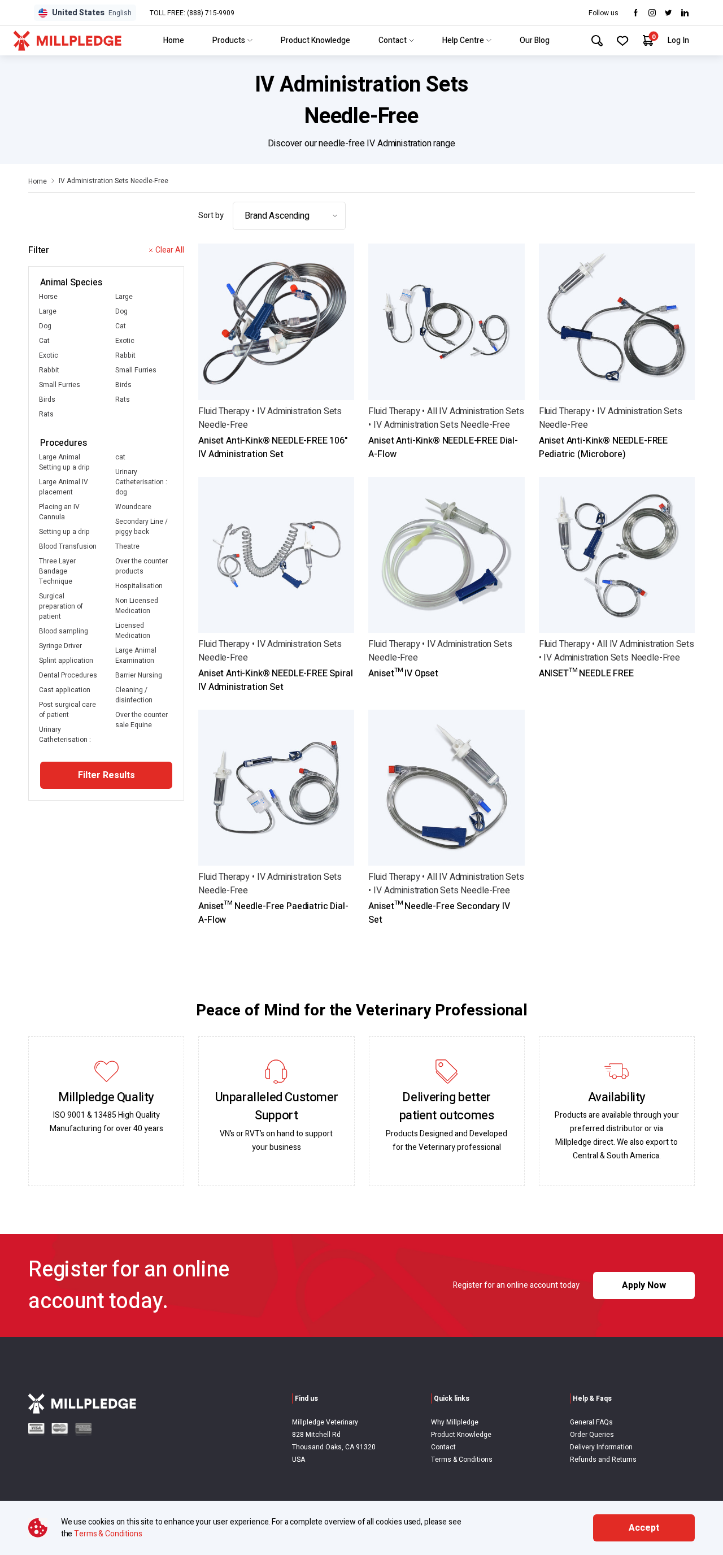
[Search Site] (597, 40)
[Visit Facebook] (635, 12)
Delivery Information (601, 1447)
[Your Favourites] (623, 41)
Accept (644, 1528)
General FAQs (591, 1422)
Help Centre (463, 40)
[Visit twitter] (668, 12)
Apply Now (644, 1285)
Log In (678, 40)
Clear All (169, 250)
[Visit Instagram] (652, 12)
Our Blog (535, 40)
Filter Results (106, 775)
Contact (392, 40)
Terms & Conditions (462, 1459)
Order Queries (592, 1435)
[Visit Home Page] (67, 41)
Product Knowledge (315, 40)
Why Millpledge (454, 1422)
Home (173, 40)
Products (228, 40)
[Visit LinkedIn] (685, 12)
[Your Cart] (648, 40)
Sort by (211, 215)
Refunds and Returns (603, 1459)
